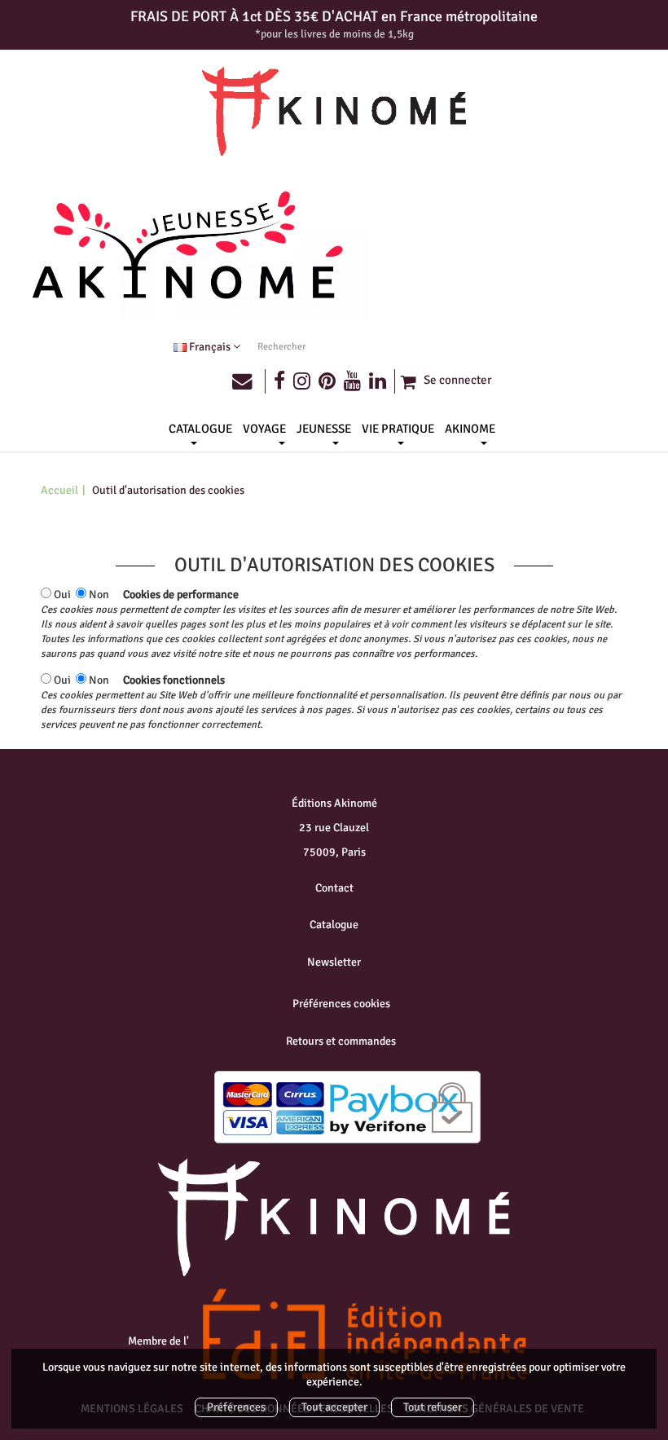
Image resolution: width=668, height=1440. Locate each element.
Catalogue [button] (200, 428)
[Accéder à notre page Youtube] (352, 381)
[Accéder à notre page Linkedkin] (382, 381)
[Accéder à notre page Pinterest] (327, 381)
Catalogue (334, 924)
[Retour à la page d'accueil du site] (334, 111)
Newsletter (334, 962)
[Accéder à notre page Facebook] (279, 381)
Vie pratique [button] (398, 428)
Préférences (236, 1407)
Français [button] (210, 347)
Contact (334, 888)
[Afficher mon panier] (407, 381)
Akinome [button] (470, 428)
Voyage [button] (264, 428)
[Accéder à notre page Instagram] (301, 381)
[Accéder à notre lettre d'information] (249, 381)
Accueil (59, 490)
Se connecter (458, 379)
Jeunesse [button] (324, 428)
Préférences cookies (341, 1004)
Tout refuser (432, 1407)
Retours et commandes (341, 1041)
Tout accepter (334, 1407)
